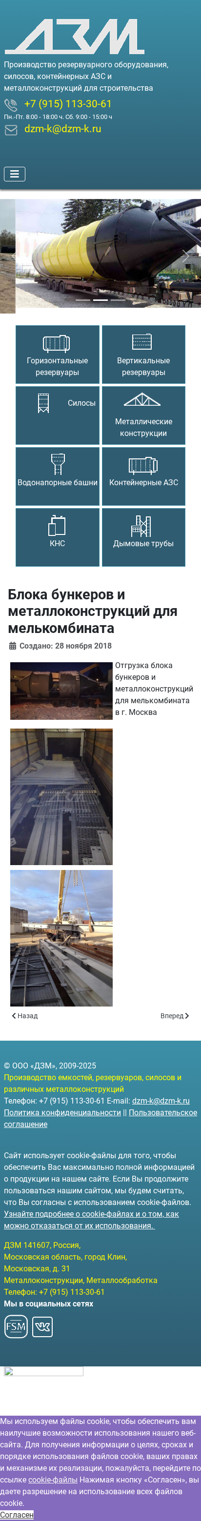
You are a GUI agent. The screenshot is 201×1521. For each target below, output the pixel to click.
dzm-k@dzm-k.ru (161, 1101)
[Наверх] (184, 1503)
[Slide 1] (83, 294)
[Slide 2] (100, 294)
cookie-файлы (53, 1479)
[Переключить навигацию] (14, 174)
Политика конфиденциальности (62, 1112)
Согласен (17, 1515)
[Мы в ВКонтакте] (42, 1323)
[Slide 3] (118, 294)
